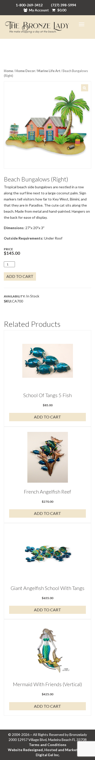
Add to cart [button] (47, 416)
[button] (84, 87)
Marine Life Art (48, 71)
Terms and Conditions (47, 744)
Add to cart (19, 276)
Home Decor (25, 71)
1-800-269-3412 (29, 5)
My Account (39, 10)
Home (8, 71)
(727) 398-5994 (63, 5)
